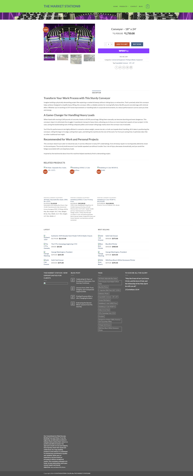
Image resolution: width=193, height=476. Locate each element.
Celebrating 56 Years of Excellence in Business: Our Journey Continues (85, 281)
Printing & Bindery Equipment (134, 60)
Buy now (137, 44)
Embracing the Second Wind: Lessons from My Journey (84, 304)
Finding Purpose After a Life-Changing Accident (84, 297)
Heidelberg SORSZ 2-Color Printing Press (81, 200)
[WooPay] (123, 50)
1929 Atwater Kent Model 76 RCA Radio (109, 283)
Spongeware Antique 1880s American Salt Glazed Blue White (110, 320)
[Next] (91, 38)
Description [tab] (96, 93)
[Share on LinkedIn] (131, 67)
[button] (46, 50)
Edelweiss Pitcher (104, 293)
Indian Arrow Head (104, 310)
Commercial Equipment (55, 16)
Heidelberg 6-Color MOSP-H (107, 306)
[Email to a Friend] (123, 67)
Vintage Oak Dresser (105, 325)
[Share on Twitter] (120, 67)
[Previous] (47, 38)
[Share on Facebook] (116, 67)
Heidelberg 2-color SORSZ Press (108, 303)
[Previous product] (147, 16)
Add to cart (122, 44)
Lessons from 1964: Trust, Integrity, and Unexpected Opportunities (85, 289)
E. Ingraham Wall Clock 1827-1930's (109, 290)
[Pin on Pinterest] (127, 67)
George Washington (104, 300)
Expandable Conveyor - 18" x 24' (124, 63)
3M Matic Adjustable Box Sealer (108, 278)
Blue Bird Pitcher (103, 287)
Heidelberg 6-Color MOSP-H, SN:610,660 (106, 200)
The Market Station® (62, 6)
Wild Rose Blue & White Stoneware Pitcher (109, 329)
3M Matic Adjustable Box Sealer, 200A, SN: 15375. (56, 200)
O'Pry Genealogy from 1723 (107, 313)
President (101, 316)
